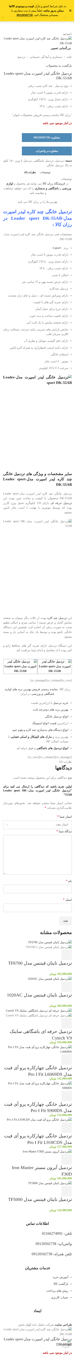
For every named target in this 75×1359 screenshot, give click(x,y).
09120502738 (25, 15)
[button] (66, 955)
